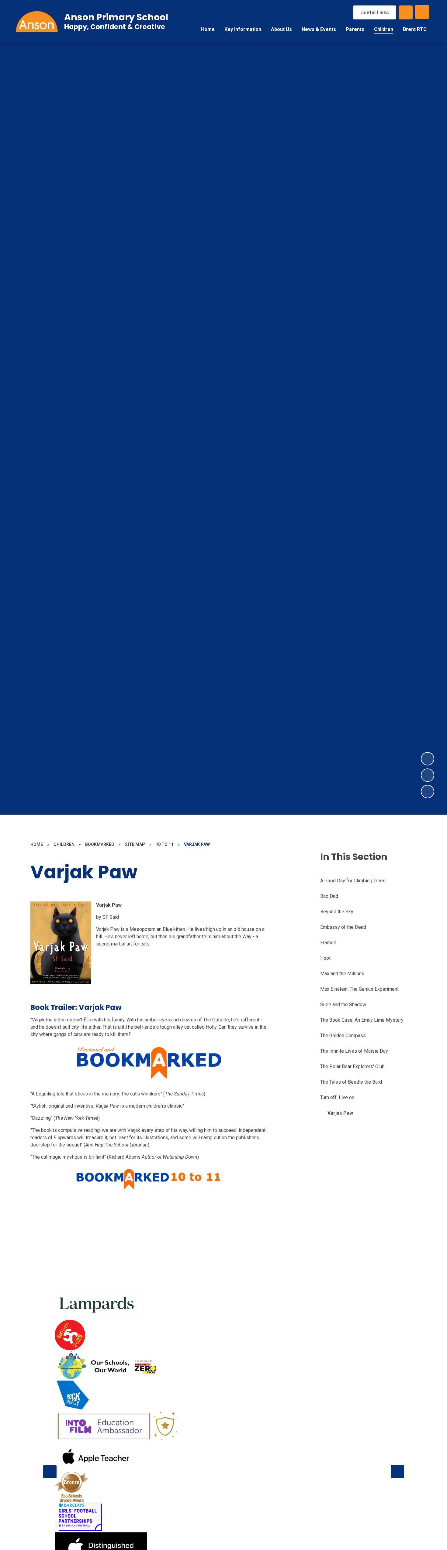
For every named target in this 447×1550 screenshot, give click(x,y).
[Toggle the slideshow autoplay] (427, 791)
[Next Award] (397, 1471)
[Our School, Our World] (109, 1365)
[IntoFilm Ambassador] (117, 1426)
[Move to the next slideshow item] (427, 758)
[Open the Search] (406, 12)
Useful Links (374, 12)
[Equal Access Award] (79, 1517)
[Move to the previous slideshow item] (427, 775)
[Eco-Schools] (72, 1487)
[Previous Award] (50, 1471)
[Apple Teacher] (96, 1456)
